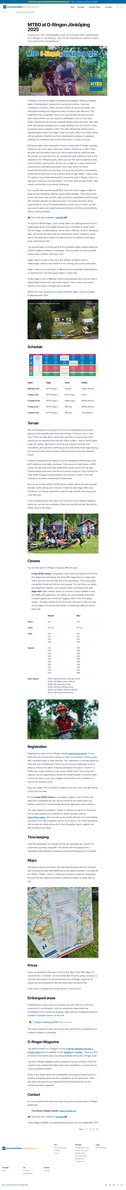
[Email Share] (97, 1129)
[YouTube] (114, 1185)
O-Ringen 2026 (79, 1161)
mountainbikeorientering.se (12, 1185)
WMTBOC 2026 (80, 1153)
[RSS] (118, 1185)
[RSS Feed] (122, 7)
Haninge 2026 (79, 1159)
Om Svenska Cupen (60, 1148)
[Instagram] (106, 1185)
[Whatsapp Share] (93, 1129)
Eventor (56, 1153)
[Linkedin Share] (90, 1129)
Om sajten (108, 7)
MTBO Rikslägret (101, 1148)
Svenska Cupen (94, 7)
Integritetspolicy (28, 1173)
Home (5, 12)
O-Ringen (57, 1150)
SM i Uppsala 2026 (81, 1156)
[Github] (122, 1185)
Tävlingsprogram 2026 (82, 1148)
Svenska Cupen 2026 (81, 1150)
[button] (63, 319)
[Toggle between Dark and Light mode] (118, 7)
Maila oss (46, 1170)
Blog (72, 7)
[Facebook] (110, 1185)
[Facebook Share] (86, 1129)
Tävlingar (80, 7)
